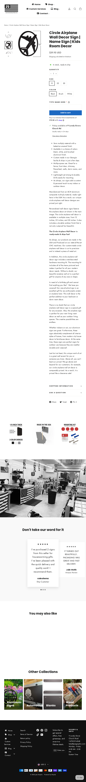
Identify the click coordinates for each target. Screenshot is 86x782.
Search (22, 730)
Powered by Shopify (50, 775)
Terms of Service (26, 734)
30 (64, 83)
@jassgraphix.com (78, 744)
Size (51, 79)
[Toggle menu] (14, 735)
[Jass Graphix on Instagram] (46, 730)
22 (58, 83)
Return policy (25, 738)
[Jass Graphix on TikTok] (37, 734)
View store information (59, 136)
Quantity (54, 69)
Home (6, 25)
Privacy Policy (25, 742)
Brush (61, 94)
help (70, 744)
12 (52, 83)
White (69, 94)
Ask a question (57, 393)
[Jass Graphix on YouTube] (42, 734)
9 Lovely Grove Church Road (74, 737)
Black (53, 94)
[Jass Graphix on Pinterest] (42, 730)
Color (52, 90)
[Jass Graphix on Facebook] (37, 730)
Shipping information (61, 386)
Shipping (52, 57)
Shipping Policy (26, 746)
